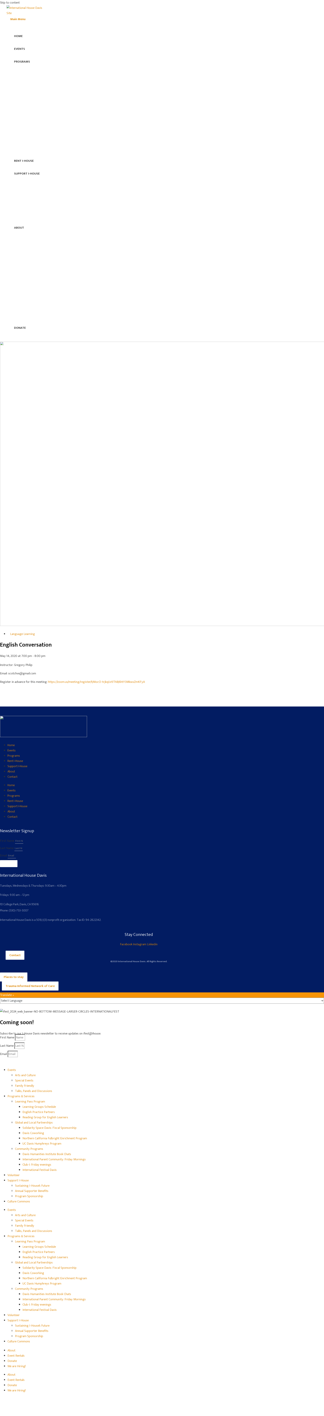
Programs (14, 755)
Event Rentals (16, 1355)
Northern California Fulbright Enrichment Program (54, 1138)
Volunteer (14, 1175)
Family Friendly (24, 1085)
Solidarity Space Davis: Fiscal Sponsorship (49, 1127)
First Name (7, 840)
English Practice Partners (38, 1112)
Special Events (24, 1080)
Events (12, 750)
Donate (12, 1361)
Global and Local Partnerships (34, 1122)
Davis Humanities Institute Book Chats (46, 1154)
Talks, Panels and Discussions (33, 1091)
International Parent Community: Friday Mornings (54, 1159)
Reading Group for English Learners (45, 1117)
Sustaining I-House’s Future (32, 1185)
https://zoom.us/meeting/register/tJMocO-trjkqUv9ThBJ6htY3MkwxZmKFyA (96, 682)
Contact (12, 776)
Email (4, 855)
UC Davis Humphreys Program (41, 1143)
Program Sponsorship (29, 1196)
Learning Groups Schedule (39, 1106)
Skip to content (10, 2)
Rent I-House (15, 761)
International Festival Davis (39, 1170)
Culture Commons (19, 1201)
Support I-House (17, 766)
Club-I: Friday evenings (36, 1164)
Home (11, 745)
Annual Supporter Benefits (31, 1191)
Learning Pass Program (30, 1101)
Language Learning (22, 634)
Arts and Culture (25, 1075)
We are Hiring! (17, 1366)
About (11, 771)
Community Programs (29, 1149)
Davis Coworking (33, 1133)
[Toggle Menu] (165, 66)
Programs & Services (21, 1096)
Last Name (7, 848)
